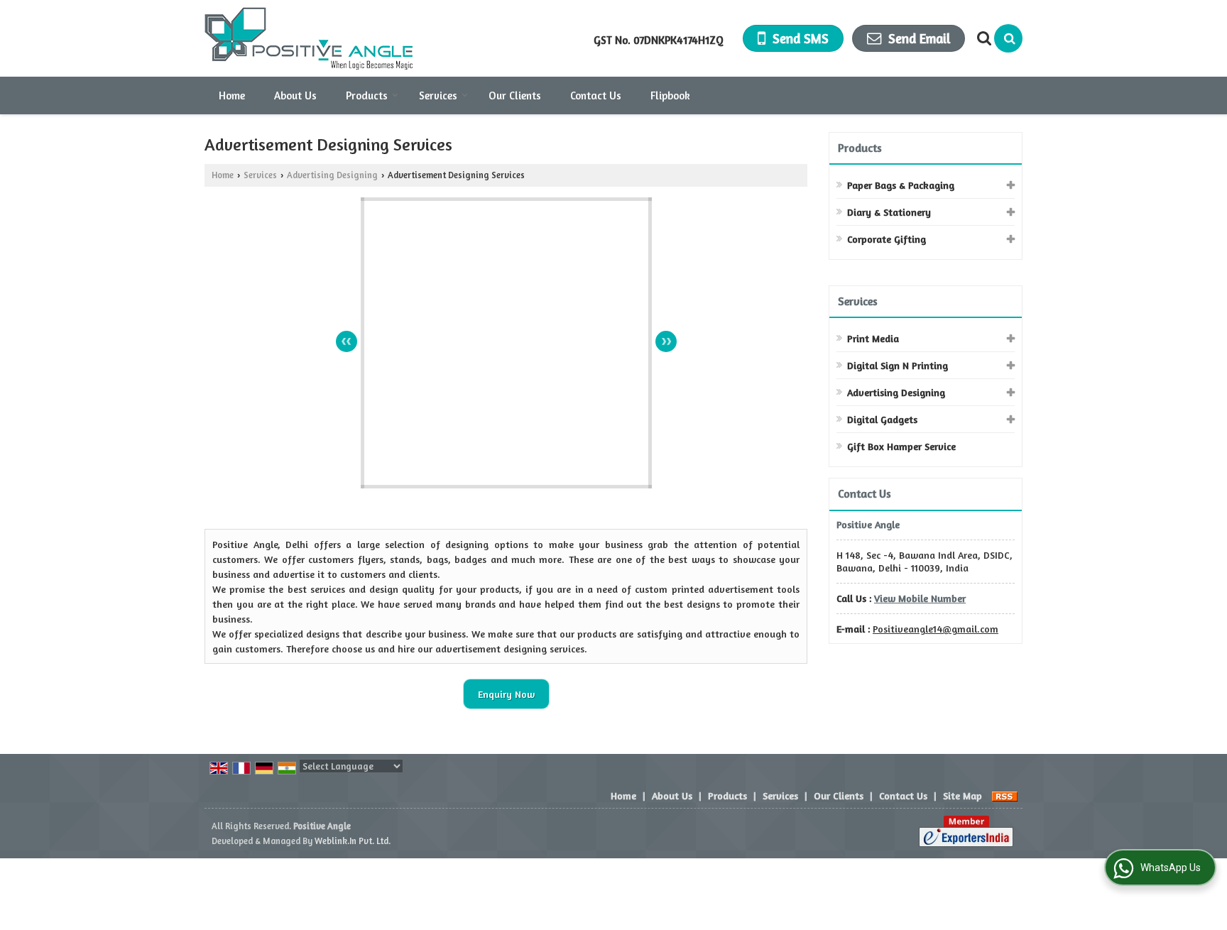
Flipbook (670, 95)
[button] (920, 598)
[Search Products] (982, 38)
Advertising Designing (332, 175)
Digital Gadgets (882, 419)
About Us (295, 95)
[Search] (1008, 38)
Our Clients (515, 95)
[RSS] (1005, 795)
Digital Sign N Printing (897, 365)
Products (367, 95)
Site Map (962, 795)
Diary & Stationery (889, 212)
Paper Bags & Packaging (900, 185)
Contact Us (595, 95)
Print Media (873, 338)
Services (438, 95)
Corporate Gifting (886, 239)
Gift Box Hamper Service (901, 446)
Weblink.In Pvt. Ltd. (353, 841)
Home (232, 95)
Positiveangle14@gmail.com (935, 629)
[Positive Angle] (308, 38)
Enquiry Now (506, 694)
